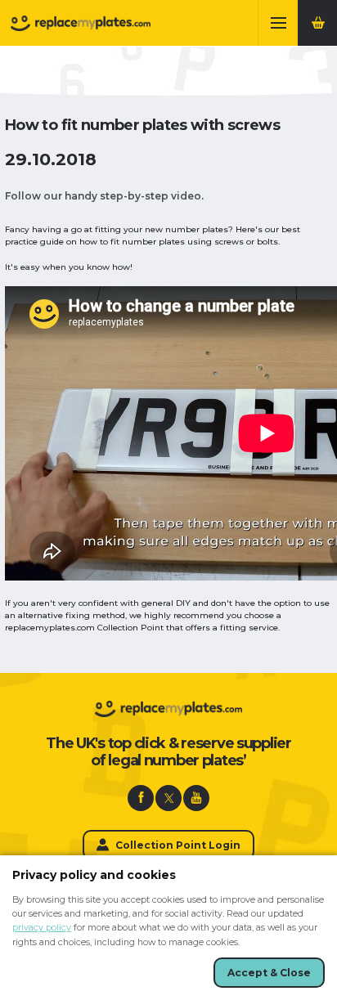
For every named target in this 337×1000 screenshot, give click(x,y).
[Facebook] (141, 798)
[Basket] (317, 23)
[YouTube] (196, 798)
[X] (168, 798)
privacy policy (41, 927)
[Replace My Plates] (81, 23)
